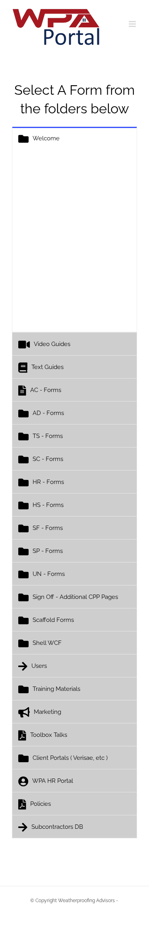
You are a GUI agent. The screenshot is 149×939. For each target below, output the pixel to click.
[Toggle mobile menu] (133, 24)
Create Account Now (100, 273)
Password (38, 209)
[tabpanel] (74, 240)
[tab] (74, 138)
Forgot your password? (74, 303)
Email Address (45, 172)
